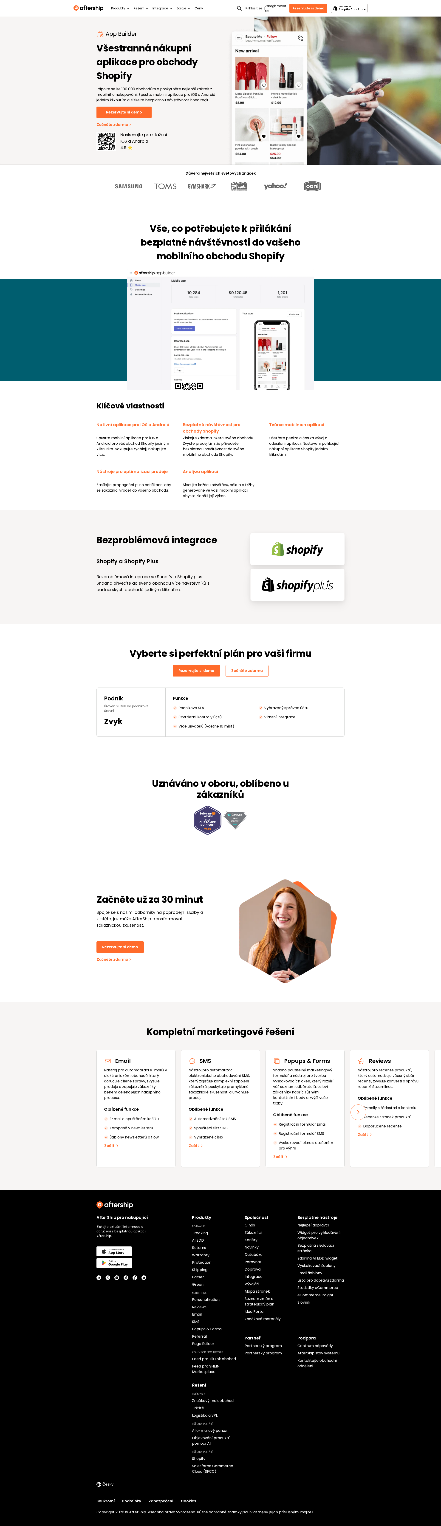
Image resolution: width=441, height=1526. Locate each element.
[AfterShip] (90, 8)
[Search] (239, 8)
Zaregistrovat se (275, 8)
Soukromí (105, 1501)
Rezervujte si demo (308, 8)
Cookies (188, 1501)
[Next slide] (358, 1112)
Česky (107, 1484)
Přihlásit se (254, 8)
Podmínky (131, 1501)
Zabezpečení (161, 1501)
